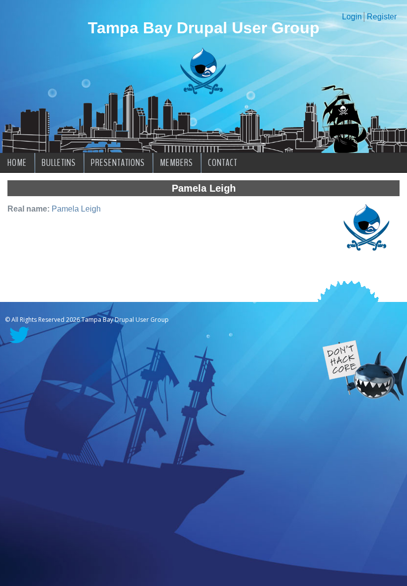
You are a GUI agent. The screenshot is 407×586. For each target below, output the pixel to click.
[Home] (203, 92)
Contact (222, 162)
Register (382, 16)
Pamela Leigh (76, 209)
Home (17, 162)
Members (176, 162)
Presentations (118, 162)
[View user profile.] (367, 251)
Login (352, 16)
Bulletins (59, 162)
